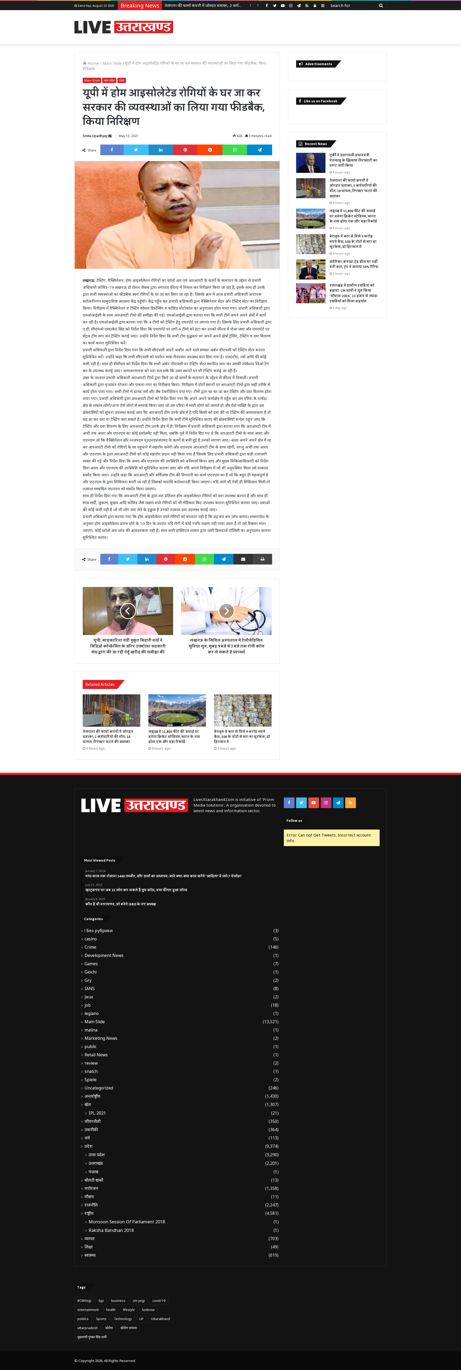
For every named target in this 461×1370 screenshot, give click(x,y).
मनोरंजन (91, 1188)
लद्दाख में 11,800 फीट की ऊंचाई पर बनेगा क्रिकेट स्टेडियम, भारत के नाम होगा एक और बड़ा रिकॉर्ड (238, 5)
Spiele (91, 1080)
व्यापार (90, 1238)
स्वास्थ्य (90, 1255)
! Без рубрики (99, 930)
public (91, 1046)
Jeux (89, 997)
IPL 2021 (97, 1113)
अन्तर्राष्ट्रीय (92, 1096)
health (111, 1309)
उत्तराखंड (96, 1163)
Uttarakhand (160, 1319)
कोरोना (109, 1328)
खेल (88, 1104)
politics (83, 1319)
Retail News (96, 1055)
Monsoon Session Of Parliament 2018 (127, 1222)
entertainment (88, 1309)
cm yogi (139, 1300)
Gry (88, 980)
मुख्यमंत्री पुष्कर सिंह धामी (92, 1337)
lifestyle (129, 1309)
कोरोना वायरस (128, 1328)
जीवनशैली (93, 1121)
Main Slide (112, 63)
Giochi (91, 972)
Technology (123, 1319)
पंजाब (93, 1172)
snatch (91, 1071)
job (88, 1005)
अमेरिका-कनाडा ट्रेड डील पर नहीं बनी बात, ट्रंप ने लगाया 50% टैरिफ (353, 264)
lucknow (148, 1309)
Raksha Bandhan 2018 (111, 1230)
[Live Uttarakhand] (123, 27)
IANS (90, 988)
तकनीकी (91, 1129)
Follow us (294, 820)
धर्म (87, 1138)
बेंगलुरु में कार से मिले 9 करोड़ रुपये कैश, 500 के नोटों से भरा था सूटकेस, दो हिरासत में (242, 737)
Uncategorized (99, 1088)
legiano (92, 1013)
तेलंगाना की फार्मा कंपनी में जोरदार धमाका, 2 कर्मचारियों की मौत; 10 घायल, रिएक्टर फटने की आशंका (108, 737)
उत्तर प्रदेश (109, 80)
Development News (104, 955)
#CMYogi (84, 1300)
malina (91, 1030)
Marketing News (101, 1038)
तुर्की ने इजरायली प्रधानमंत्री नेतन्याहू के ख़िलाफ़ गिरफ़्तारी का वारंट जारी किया (353, 160)
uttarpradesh (87, 1328)
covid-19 (158, 1300)
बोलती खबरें (94, 1180)
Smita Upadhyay (95, 136)
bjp (101, 1300)
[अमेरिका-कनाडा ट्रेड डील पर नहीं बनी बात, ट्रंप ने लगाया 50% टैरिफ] (310, 269)
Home (92, 63)
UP (141, 1319)
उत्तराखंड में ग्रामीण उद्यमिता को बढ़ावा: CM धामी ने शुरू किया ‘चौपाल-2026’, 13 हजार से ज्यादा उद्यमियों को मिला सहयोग (353, 293)
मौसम (89, 1197)
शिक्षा (89, 1247)
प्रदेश (121, 80)
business (118, 1300)
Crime (90, 947)
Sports (101, 1319)
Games (91, 964)
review (91, 1063)
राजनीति (91, 1205)
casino (91, 939)
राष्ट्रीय (89, 1213)
